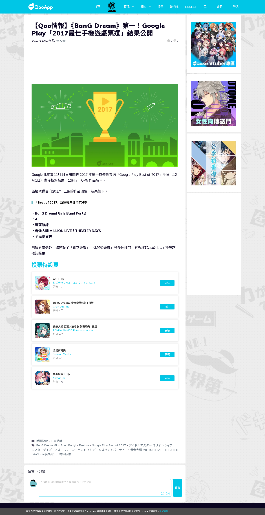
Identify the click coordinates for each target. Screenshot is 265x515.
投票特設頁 (45, 264)
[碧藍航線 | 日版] (105, 378)
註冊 (219, 6)
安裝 (167, 283)
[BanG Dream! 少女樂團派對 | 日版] (105, 307)
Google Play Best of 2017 (109, 445)
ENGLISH (191, 6)
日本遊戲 (56, 441)
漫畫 (161, 6)
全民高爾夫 (49, 454)
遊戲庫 (174, 6)
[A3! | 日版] (105, 283)
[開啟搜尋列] (205, 6)
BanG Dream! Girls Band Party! (56, 445)
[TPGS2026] (112, 6)
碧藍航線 (65, 454)
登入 (236, 6)
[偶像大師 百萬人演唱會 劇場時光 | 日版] (105, 330)
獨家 (144, 6)
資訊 (127, 6)
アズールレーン (65, 450)
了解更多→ (164, 511)
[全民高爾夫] (105, 354)
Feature (84, 445)
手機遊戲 (42, 441)
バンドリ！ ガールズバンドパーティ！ (102, 450)
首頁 (97, 6)
